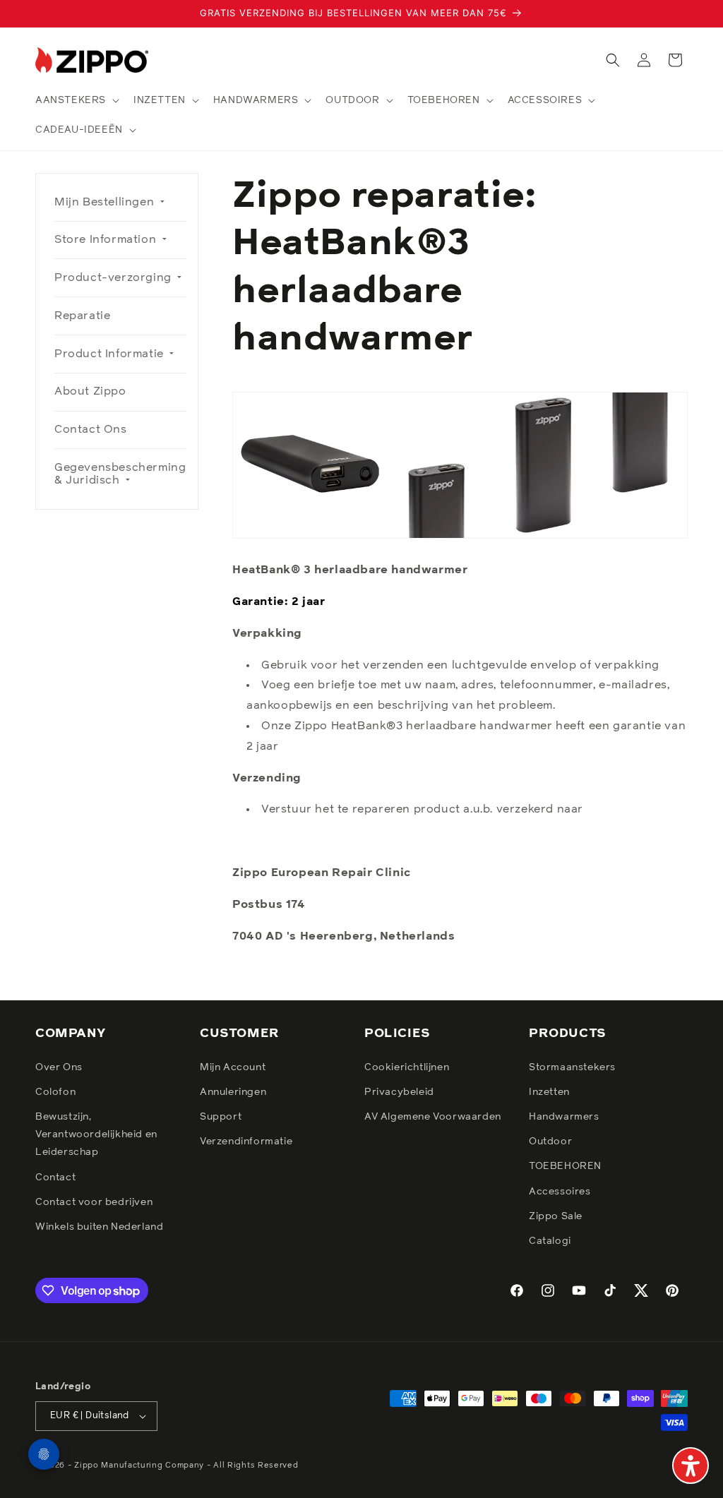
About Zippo (90, 391)
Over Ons (59, 1067)
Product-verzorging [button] (114, 277)
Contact (55, 1177)
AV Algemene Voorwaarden (432, 1117)
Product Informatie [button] (110, 353)
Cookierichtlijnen (406, 1067)
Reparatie (82, 315)
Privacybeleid (399, 1092)
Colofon (55, 1092)
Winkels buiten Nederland (99, 1227)
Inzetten (549, 1092)
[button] (76, 100)
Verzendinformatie (246, 1141)
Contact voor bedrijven (94, 1202)
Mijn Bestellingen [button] (105, 202)
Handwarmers (564, 1117)
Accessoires (560, 1192)
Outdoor (550, 1141)
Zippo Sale (555, 1216)
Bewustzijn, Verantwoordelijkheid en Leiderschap (96, 1134)
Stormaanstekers (572, 1067)
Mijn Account (232, 1067)
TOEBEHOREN (565, 1166)
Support (220, 1117)
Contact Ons (90, 429)
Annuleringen (233, 1092)
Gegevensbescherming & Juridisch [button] (120, 474)
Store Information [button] (107, 239)
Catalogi (550, 1241)
